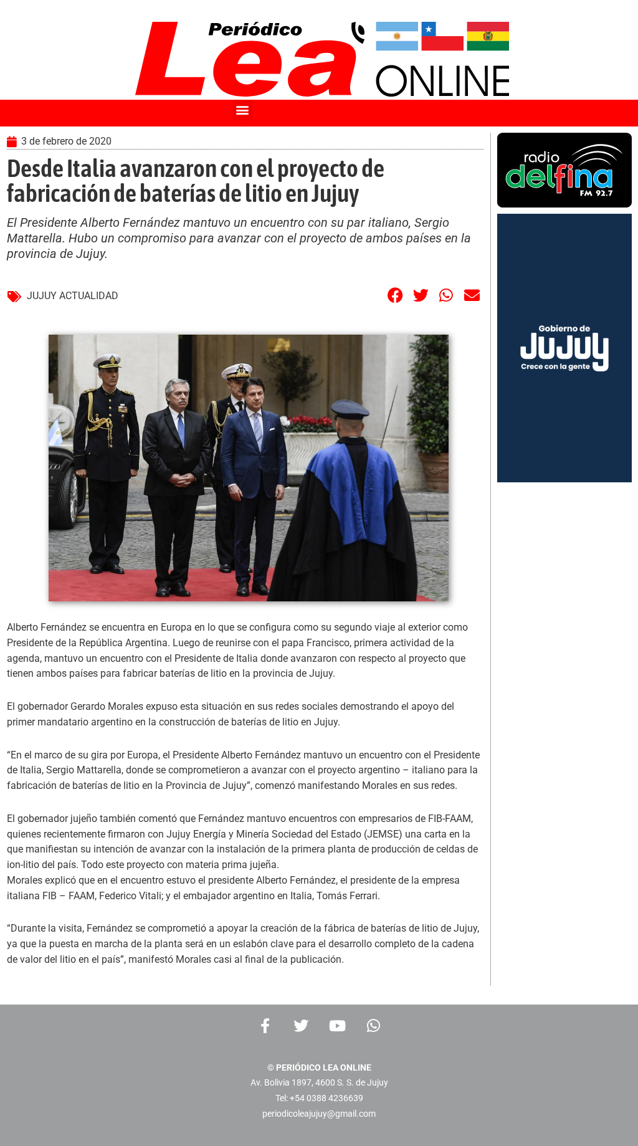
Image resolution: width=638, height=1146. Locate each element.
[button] (242, 110)
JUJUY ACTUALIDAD (72, 296)
